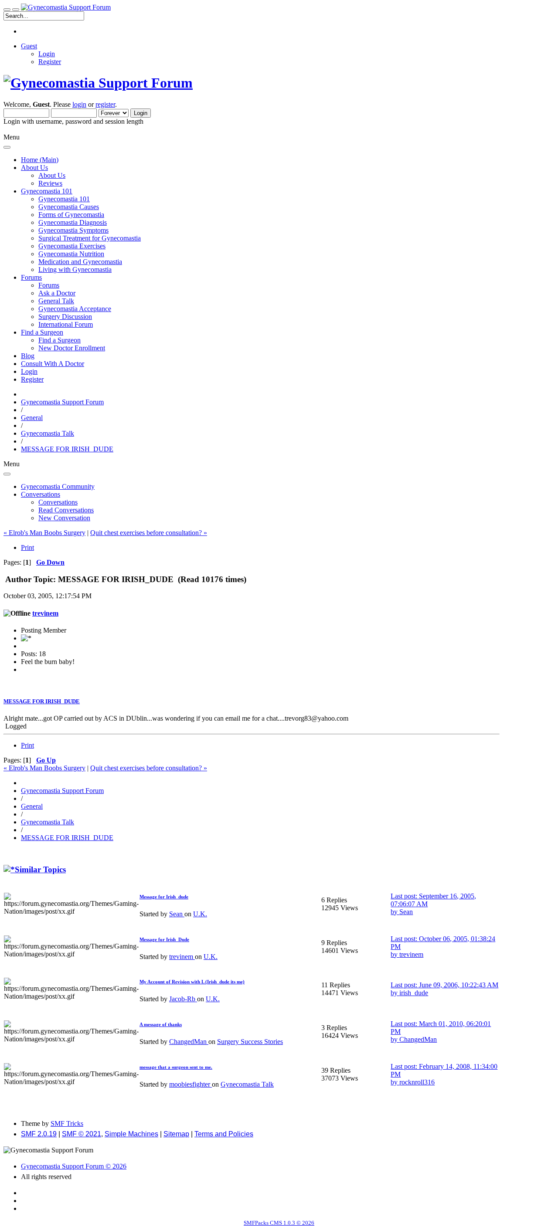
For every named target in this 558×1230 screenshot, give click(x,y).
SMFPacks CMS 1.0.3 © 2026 (279, 1223)
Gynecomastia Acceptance (74, 308)
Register (49, 61)
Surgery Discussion (65, 316)
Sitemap (176, 1134)
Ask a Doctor (56, 293)
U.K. (200, 914)
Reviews (50, 183)
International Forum (65, 324)
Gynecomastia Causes (68, 206)
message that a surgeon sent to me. (176, 1067)
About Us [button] (34, 167)
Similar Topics (40, 869)
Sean (176, 914)
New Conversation (64, 518)
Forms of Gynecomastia (71, 214)
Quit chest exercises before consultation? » (148, 532)
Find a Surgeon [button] (42, 332)
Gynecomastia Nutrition (71, 254)
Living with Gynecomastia (75, 269)
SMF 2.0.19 (39, 1134)
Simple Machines (131, 1134)
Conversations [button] (40, 494)
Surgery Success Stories (250, 1041)
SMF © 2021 (81, 1134)
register (105, 104)
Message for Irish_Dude (164, 939)
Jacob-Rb (183, 999)
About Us (51, 175)
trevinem (45, 613)
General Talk (56, 301)
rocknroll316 (417, 1082)
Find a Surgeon (59, 340)
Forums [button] (31, 277)
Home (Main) (39, 159)
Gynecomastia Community (58, 486)
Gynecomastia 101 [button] (46, 191)
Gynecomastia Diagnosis (72, 222)
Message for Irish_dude (164, 896)
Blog (27, 355)
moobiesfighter (190, 1084)
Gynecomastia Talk (247, 1084)
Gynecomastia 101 (64, 199)
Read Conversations (66, 510)
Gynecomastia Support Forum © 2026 (73, 1166)
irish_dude (413, 992)
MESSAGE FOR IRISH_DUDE (41, 701)
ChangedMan (188, 1041)
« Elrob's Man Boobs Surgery (44, 532)
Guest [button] (29, 46)
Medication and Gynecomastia (80, 261)
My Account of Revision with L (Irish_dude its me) (192, 981)
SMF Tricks (67, 1123)
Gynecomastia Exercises (71, 246)
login (79, 104)
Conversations (58, 502)
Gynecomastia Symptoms (73, 230)
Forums (48, 285)
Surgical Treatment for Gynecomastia (89, 238)
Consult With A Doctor (52, 363)
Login (46, 54)
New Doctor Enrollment (71, 348)
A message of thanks (161, 1024)
